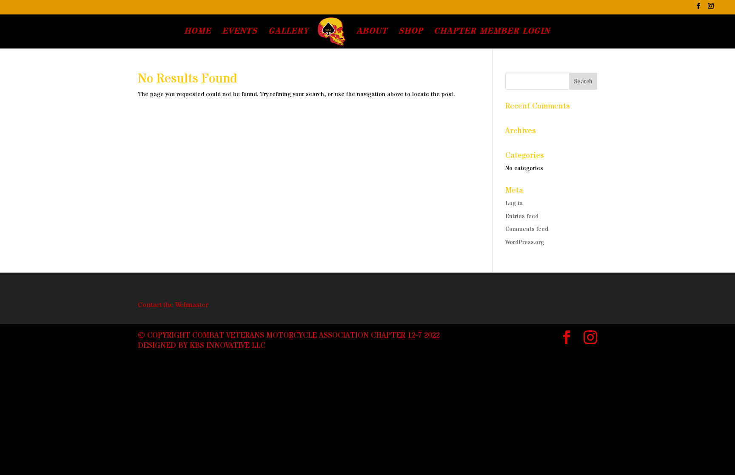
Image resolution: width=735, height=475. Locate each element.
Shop (411, 32)
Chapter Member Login (492, 32)
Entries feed (521, 216)
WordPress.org (524, 242)
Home (197, 32)
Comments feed (526, 229)
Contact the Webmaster (173, 305)
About (371, 32)
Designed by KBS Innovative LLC (201, 345)
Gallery (288, 32)
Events (239, 32)
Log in (514, 203)
